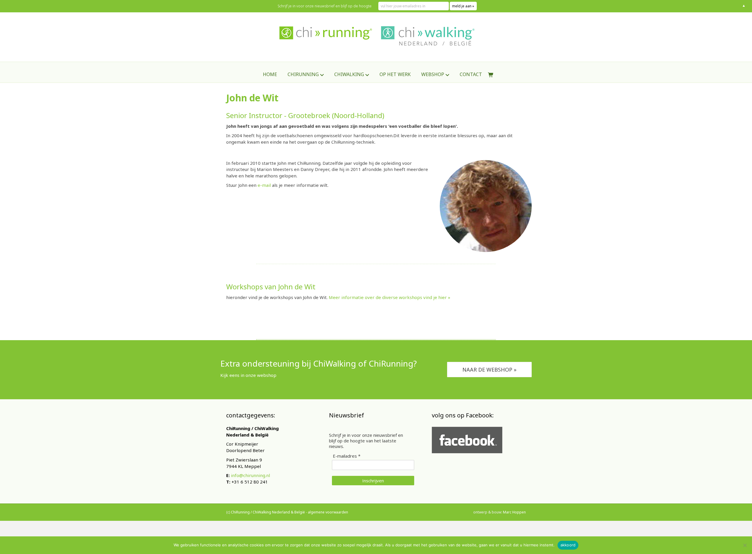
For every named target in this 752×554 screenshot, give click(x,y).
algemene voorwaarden (328, 512)
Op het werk (395, 74)
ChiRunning (303, 74)
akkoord (568, 545)
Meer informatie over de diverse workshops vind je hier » (389, 297)
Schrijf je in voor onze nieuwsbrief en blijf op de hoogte (325, 6)
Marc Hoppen (514, 512)
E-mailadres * (346, 456)
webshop (432, 74)
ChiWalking (349, 74)
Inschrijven (373, 481)
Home (270, 74)
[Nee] (745, 545)
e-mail (264, 185)
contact (471, 74)
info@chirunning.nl (250, 475)
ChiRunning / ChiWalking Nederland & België (268, 512)
